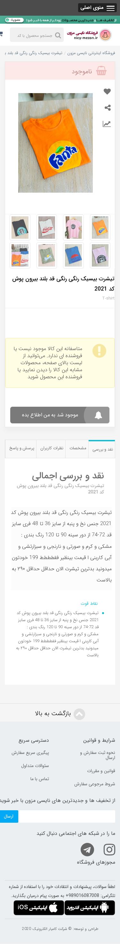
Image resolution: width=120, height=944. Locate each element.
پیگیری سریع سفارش (30, 752)
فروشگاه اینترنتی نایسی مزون (91, 53)
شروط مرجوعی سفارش (94, 784)
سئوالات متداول (35, 765)
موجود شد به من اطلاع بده (50, 415)
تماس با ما (39, 778)
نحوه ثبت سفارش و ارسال (97, 755)
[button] (97, 7)
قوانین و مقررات (101, 770)
